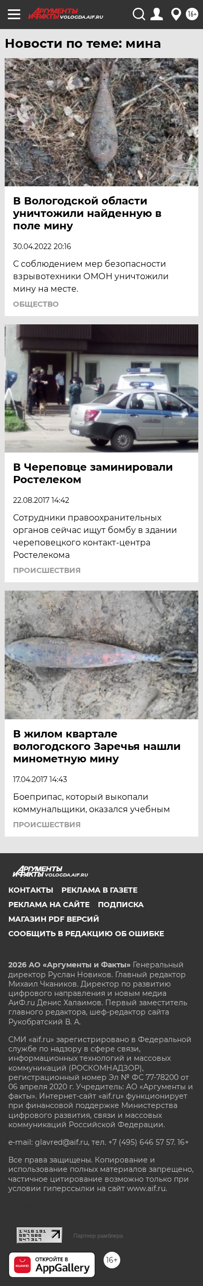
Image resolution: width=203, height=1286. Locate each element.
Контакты (30, 890)
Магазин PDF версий (53, 919)
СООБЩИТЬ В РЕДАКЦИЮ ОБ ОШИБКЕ (86, 933)
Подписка (121, 904)
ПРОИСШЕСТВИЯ (47, 570)
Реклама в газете (99, 890)
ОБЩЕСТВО (36, 304)
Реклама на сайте (49, 904)
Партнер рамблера (98, 1236)
